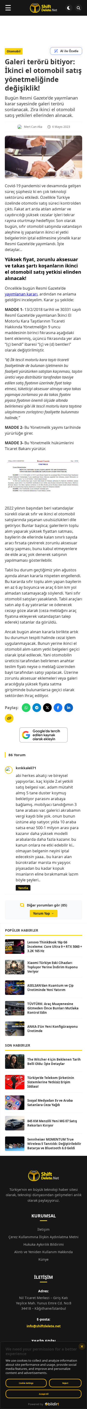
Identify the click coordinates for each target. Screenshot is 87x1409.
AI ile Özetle (69, 51)
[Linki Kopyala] (9, 718)
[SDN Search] (78, 8)
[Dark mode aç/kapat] (68, 8)
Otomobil (14, 51)
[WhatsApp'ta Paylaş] (26, 707)
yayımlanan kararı (21, 294)
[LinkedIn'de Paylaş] (68, 707)
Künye (43, 1259)
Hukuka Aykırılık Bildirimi (43, 1244)
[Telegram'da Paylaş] (36, 707)
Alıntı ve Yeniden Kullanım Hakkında (43, 1252)
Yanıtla (23, 888)
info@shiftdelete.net (44, 1326)
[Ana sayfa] (43, 8)
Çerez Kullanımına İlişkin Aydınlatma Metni (43, 1237)
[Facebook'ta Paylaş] (58, 707)
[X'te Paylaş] (47, 707)
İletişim (43, 1229)
